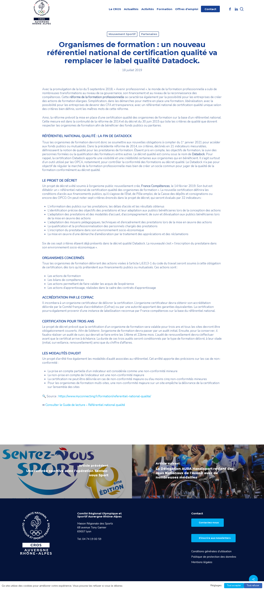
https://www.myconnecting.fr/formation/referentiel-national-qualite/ (104, 396)
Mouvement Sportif (122, 34)
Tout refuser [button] (253, 585)
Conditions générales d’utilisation (211, 551)
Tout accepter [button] (234, 585)
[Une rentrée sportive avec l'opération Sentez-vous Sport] (66, 471)
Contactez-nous (209, 522)
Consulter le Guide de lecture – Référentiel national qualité (85, 405)
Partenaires (149, 34)
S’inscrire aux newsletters (215, 538)
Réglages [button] (216, 585)
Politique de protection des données (213, 557)
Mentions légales (201, 562)
